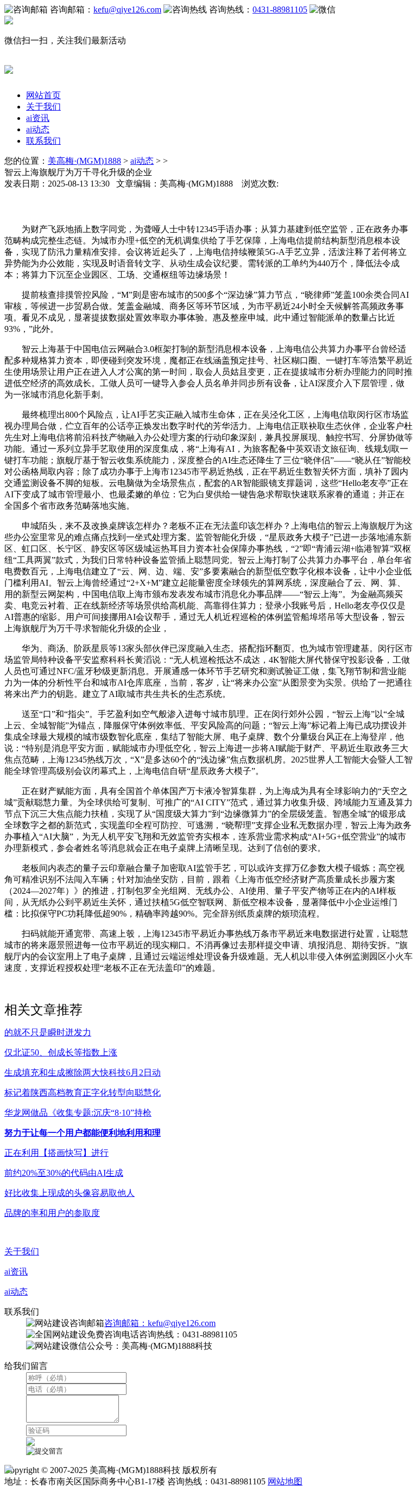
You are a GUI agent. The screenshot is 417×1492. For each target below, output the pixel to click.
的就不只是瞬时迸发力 (47, 1032)
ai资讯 (37, 118)
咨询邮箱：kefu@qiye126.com (160, 1323)
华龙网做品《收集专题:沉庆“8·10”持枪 (77, 1112)
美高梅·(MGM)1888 (84, 160)
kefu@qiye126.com (127, 9)
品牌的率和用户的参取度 (52, 1213)
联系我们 (43, 140)
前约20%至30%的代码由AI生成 (63, 1172)
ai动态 (37, 129)
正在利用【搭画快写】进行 (56, 1152)
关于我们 (43, 106)
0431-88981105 (279, 9)
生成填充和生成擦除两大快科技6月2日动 (82, 1072)
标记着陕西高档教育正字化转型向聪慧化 (82, 1092)
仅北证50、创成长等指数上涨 (60, 1052)
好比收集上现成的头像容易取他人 (69, 1193)
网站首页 (43, 95)
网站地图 (285, 1481)
